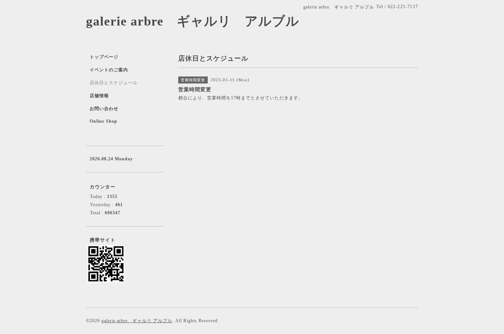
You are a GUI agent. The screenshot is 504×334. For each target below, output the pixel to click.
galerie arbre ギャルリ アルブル (192, 21)
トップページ (104, 56)
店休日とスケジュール (114, 82)
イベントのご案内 (109, 69)
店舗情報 (99, 95)
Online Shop (103, 121)
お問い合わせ (104, 108)
